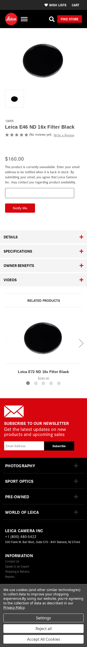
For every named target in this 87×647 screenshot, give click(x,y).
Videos (10, 279)
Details (11, 237)
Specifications (18, 251)
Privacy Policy (13, 607)
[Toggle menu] (24, 19)
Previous (6, 342)
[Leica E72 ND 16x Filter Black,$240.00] (43, 339)
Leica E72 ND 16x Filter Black (43, 372)
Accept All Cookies (43, 639)
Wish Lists (57, 4)
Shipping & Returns (17, 571)
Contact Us (12, 561)
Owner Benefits (19, 265)
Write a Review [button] (64, 135)
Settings (43, 618)
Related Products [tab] (43, 300)
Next (81, 342)
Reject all (44, 628)
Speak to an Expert (17, 566)
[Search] (51, 19)
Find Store (70, 18)
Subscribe (59, 446)
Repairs (9, 576)
